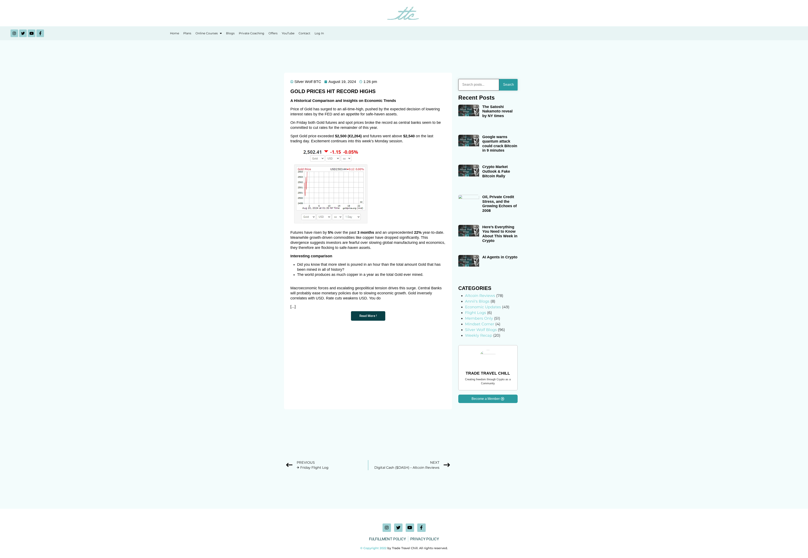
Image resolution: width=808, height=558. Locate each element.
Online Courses (206, 33)
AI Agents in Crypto (499, 257)
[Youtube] (31, 33)
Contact (304, 33)
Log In (319, 33)
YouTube (288, 33)
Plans (187, 33)
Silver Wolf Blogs (481, 329)
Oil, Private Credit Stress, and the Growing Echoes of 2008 (499, 204)
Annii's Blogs (477, 301)
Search (508, 84)
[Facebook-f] (40, 33)
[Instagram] (14, 33)
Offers (273, 33)
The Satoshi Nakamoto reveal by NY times (497, 111)
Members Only (479, 318)
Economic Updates (483, 307)
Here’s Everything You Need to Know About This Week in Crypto (499, 234)
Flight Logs (475, 312)
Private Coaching (251, 33)
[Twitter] (23, 33)
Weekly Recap (478, 335)
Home (174, 33)
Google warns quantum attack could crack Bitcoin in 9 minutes (499, 144)
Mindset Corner (479, 324)
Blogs (230, 33)
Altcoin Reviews (480, 295)
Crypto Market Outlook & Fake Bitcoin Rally (496, 171)
